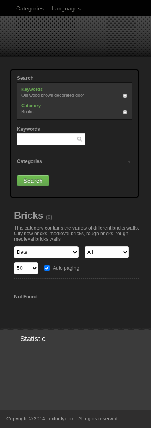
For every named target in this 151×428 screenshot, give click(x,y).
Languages (66, 8)
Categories (30, 8)
